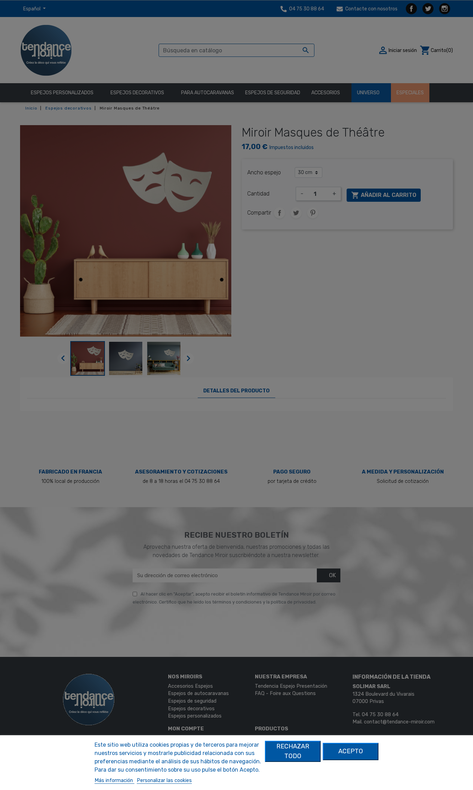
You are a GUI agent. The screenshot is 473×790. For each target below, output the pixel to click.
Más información (114, 780)
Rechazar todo (292, 751)
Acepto (350, 751)
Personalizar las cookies (164, 780)
